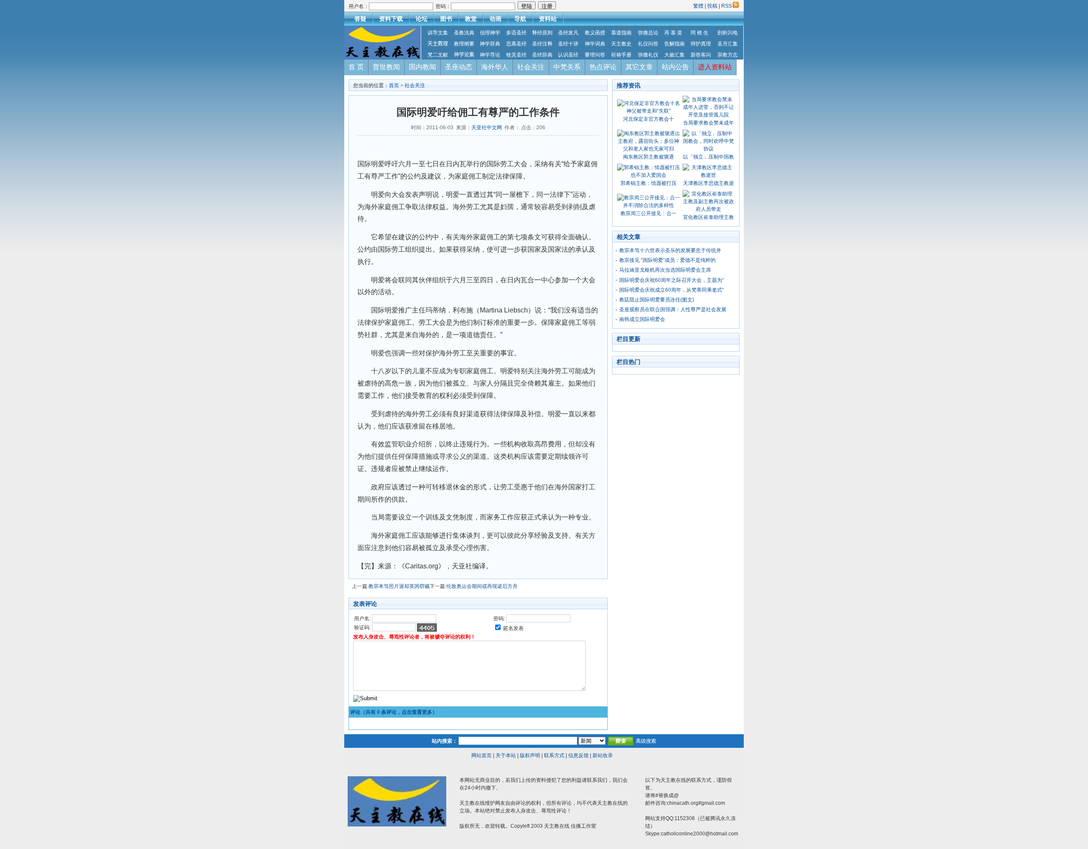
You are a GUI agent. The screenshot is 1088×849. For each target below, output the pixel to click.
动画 (496, 18)
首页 (394, 85)
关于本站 (506, 755)
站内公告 (675, 67)
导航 (520, 18)
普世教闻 (386, 67)
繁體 (699, 6)
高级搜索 (646, 741)
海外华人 (494, 67)
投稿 (712, 6)
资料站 (548, 18)
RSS (726, 6)
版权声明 (530, 755)
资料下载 (391, 18)
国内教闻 (422, 67)
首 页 (356, 67)
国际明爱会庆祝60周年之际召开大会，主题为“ (671, 280)
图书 (446, 18)
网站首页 (481, 755)
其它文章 (639, 67)
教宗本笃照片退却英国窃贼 (399, 586)
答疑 (360, 18)
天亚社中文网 (486, 128)
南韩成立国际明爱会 (642, 319)
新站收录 (602, 755)
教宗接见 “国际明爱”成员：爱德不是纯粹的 (667, 260)
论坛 (422, 18)
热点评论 (603, 67)
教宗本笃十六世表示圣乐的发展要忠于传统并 (670, 250)
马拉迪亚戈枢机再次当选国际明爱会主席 (665, 270)
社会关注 (530, 67)
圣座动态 (458, 67)
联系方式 (554, 755)
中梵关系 (567, 67)
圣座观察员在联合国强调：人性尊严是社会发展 (672, 309)
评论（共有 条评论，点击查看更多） (393, 712)
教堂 (471, 18)
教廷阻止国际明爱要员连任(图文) (656, 300)
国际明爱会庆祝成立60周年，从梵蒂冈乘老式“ (671, 290)
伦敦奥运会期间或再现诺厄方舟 (482, 586)
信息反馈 (578, 755)
